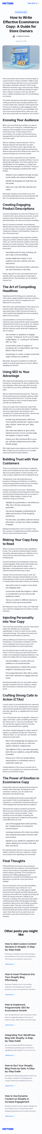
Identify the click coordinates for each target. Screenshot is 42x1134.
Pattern (14, 890)
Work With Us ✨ (34, 3)
